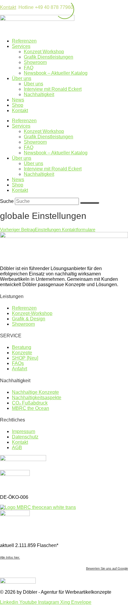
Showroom (35, 62)
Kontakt (8, 7)
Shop (17, 105)
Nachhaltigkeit (39, 94)
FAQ (28, 67)
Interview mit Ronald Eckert (53, 89)
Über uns (21, 78)
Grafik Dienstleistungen (48, 56)
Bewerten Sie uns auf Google (107, 568)
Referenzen (24, 40)
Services (21, 46)
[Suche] (89, 203)
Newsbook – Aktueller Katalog (56, 73)
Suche (7, 201)
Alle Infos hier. (10, 557)
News (18, 99)
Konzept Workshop (44, 51)
